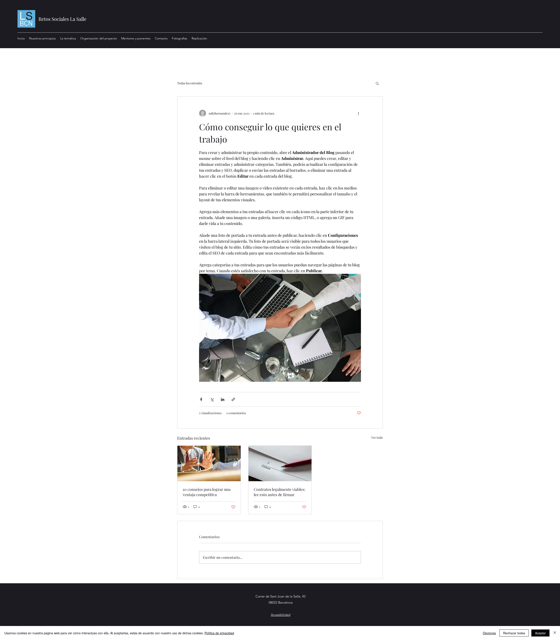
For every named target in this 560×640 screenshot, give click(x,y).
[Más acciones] (358, 113)
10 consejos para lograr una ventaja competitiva (207, 492)
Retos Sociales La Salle (62, 19)
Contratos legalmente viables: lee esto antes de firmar (279, 492)
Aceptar (540, 633)
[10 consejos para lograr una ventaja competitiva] (209, 463)
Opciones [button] (489, 633)
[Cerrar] (554, 632)
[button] (377, 83)
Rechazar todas (514, 633)
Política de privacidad (219, 633)
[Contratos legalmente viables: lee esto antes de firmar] (280, 463)
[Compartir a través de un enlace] (233, 399)
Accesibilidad (280, 615)
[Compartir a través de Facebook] (201, 399)
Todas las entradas (189, 83)
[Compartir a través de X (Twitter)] (212, 399)
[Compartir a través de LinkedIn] (222, 399)
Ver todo (377, 437)
